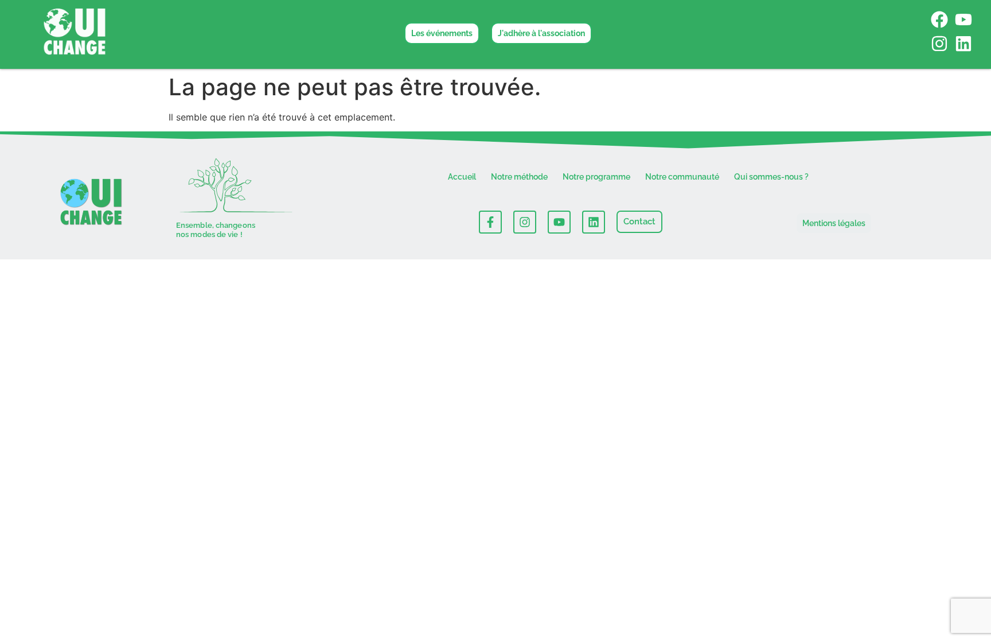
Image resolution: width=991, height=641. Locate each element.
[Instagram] (939, 44)
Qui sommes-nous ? (771, 176)
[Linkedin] (963, 44)
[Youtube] (963, 19)
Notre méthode (519, 176)
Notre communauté (682, 176)
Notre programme (596, 176)
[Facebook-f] (490, 222)
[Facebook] (939, 19)
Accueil (462, 176)
